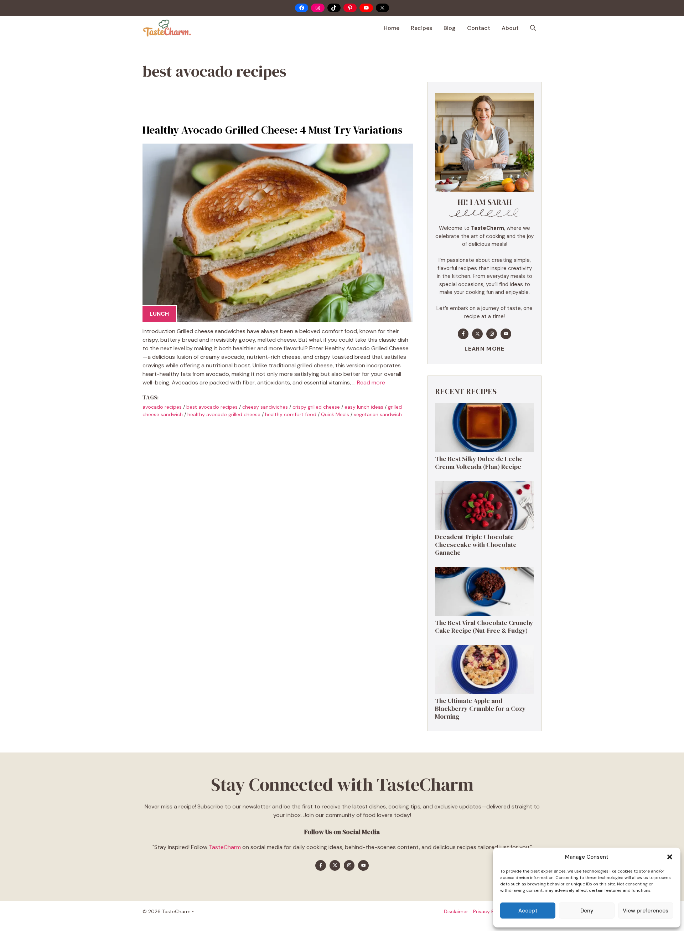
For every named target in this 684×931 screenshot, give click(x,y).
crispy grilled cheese (316, 407)
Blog (450, 28)
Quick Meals (335, 414)
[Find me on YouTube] (506, 334)
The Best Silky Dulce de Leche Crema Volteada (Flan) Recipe (479, 462)
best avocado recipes (212, 407)
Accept (528, 910)
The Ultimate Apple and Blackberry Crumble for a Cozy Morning (480, 708)
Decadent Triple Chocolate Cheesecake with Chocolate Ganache (476, 544)
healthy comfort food (290, 414)
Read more (371, 382)
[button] (669, 856)
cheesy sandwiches (265, 407)
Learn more (485, 348)
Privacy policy (489, 911)
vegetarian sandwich (378, 414)
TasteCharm (225, 847)
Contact (478, 28)
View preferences (645, 910)
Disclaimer (456, 911)
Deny (587, 910)
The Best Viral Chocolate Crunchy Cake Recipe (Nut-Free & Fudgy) (484, 626)
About (510, 28)
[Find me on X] (477, 334)
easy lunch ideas (363, 407)
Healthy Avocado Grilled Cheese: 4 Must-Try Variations (272, 130)
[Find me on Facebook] (463, 334)
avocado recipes (162, 407)
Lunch (159, 313)
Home (391, 28)
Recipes (421, 28)
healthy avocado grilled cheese (223, 414)
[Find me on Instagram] (491, 334)
